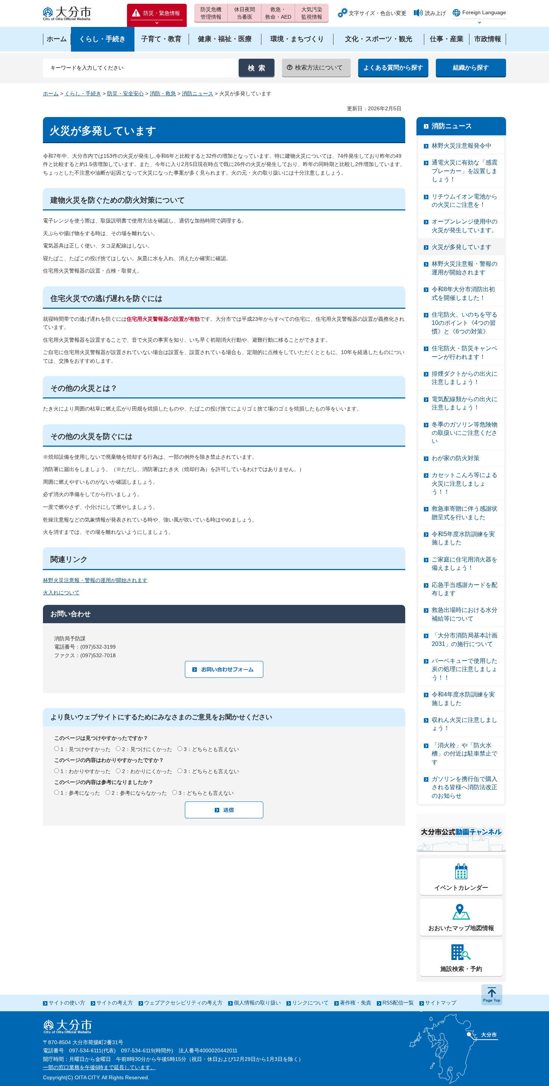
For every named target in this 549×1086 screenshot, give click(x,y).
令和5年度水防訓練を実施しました (463, 538)
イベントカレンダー (461, 888)
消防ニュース (197, 93)
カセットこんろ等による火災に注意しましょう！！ (464, 483)
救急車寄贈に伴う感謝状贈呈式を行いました (464, 512)
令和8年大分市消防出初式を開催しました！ (463, 293)
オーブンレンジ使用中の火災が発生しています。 (464, 225)
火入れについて (61, 593)
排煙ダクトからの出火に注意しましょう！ (464, 377)
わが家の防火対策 (456, 458)
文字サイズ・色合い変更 (377, 13)
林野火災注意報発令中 (461, 145)
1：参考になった (80, 793)
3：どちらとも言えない (211, 749)
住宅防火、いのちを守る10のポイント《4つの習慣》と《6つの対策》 (464, 323)
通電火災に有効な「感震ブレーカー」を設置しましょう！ (464, 170)
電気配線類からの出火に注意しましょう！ (464, 403)
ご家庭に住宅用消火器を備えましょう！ (464, 563)
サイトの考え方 (114, 1003)
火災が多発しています (461, 247)
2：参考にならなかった (139, 793)
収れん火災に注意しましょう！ (464, 724)
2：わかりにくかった (147, 771)
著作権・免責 (355, 1003)
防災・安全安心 (125, 93)
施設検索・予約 (461, 969)
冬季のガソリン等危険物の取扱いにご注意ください (464, 432)
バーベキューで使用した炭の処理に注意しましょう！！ (464, 669)
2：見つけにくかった (147, 749)
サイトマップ (440, 1003)
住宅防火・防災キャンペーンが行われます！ (464, 352)
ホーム (51, 93)
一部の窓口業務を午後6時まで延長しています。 (99, 1067)
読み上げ (435, 13)
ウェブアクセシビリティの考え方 (183, 1003)
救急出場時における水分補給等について (464, 614)
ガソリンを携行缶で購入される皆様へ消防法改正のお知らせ (464, 787)
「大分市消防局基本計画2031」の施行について (464, 639)
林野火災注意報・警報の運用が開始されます (95, 580)
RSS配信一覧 (398, 1003)
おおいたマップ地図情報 (461, 928)
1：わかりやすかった (86, 771)
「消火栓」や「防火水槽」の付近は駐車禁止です (464, 753)
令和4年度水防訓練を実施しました (463, 698)
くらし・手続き (83, 93)
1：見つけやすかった (86, 749)
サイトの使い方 (67, 1003)
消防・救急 (163, 93)
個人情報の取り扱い (257, 1003)
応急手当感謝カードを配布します (464, 589)
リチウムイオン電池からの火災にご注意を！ (464, 200)
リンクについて (310, 1003)
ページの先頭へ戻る (491, 994)
